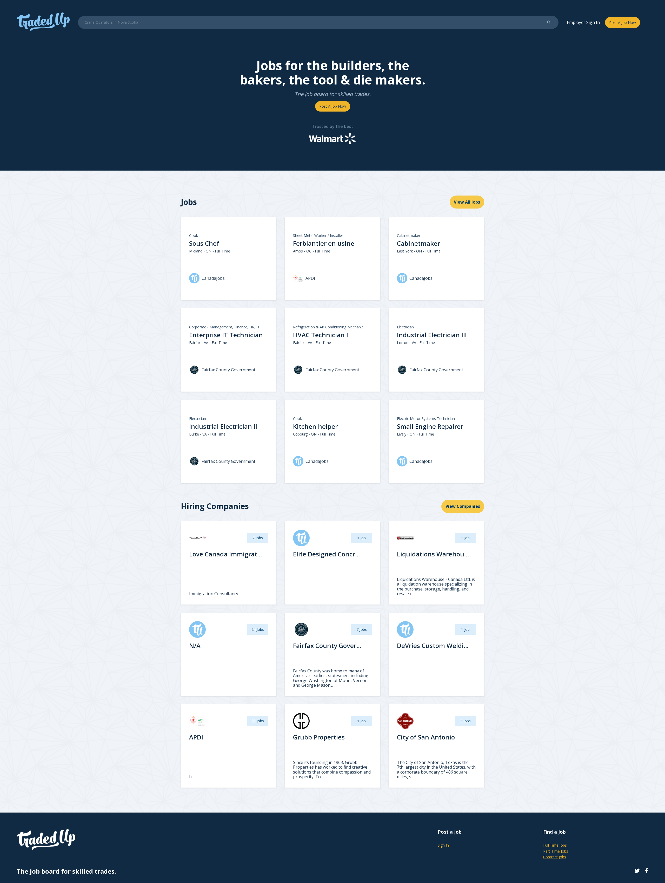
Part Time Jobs (555, 851)
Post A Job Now (622, 22)
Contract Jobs (554, 856)
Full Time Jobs (555, 845)
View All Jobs (467, 202)
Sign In (443, 845)
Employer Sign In (583, 22)
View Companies (462, 506)
